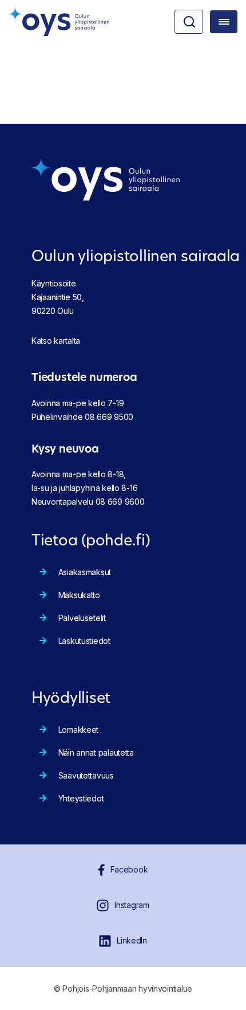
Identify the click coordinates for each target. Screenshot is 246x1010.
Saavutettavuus (86, 775)
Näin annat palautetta (96, 752)
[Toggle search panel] (188, 22)
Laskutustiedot (84, 641)
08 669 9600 (120, 501)
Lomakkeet (78, 729)
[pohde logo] (59, 22)
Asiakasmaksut (84, 572)
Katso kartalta (55, 340)
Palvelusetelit (82, 618)
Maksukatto (79, 595)
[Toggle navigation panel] (223, 21)
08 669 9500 (109, 417)
